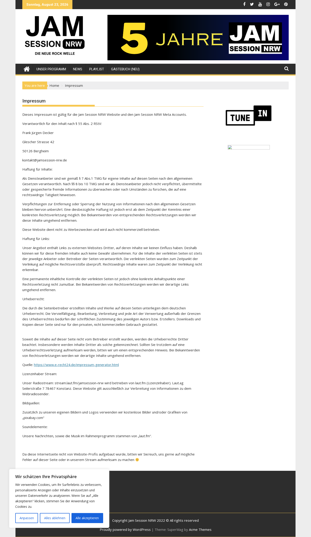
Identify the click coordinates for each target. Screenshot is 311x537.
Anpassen (27, 518)
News (77, 69)
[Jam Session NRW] (27, 68)
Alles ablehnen (54, 518)
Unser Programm (51, 69)
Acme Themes (200, 529)
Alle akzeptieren (87, 518)
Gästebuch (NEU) (125, 69)
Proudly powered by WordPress (125, 529)
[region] (59, 498)
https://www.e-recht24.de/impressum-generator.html (76, 364)
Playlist (96, 69)
